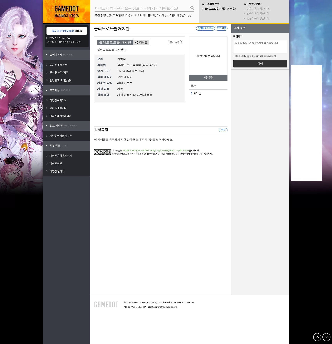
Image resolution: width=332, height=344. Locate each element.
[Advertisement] (160, 116)
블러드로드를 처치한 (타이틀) (220, 8)
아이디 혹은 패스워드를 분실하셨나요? (65, 42)
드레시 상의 (163, 15)
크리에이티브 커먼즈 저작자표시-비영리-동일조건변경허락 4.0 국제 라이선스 (155, 151)
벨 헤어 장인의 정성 (181, 15)
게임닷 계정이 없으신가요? (60, 38)
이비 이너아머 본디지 (144, 15)
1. (192, 93)
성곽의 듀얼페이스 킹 (119, 15)
